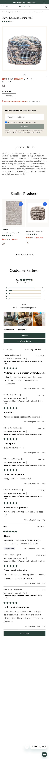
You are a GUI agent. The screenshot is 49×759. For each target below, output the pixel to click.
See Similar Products (33, 101)
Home (3, 12)
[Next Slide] (43, 319)
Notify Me (24, 126)
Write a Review (28, 341)
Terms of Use (36, 130)
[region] (24, 319)
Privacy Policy (27, 130)
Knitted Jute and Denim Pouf (35, 12)
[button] (7, 21)
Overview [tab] (20, 147)
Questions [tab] (22, 330)
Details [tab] (30, 147)
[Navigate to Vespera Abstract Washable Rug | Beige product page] (13, 213)
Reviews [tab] (9, 330)
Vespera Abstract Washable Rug (11, 233)
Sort (27, 350)
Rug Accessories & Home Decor (16, 12)
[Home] (24, 6)
